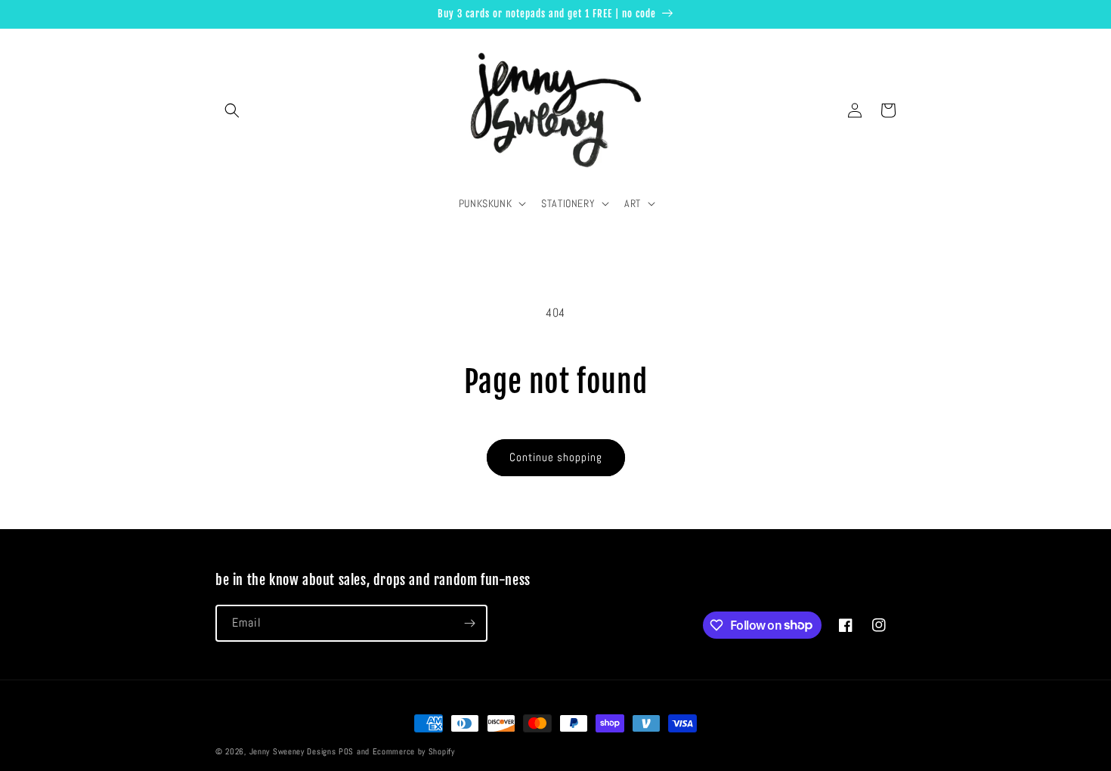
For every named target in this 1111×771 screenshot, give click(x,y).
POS (346, 751)
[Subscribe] (469, 623)
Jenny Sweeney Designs (292, 751)
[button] (232, 110)
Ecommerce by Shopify (414, 751)
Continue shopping (555, 457)
